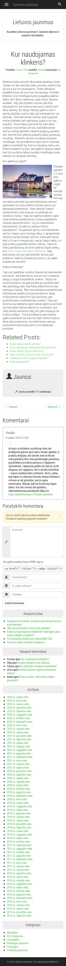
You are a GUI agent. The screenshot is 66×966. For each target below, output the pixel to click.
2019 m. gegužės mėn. (19, 813)
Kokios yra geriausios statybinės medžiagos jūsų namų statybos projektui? (33, 633)
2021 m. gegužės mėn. (19, 753)
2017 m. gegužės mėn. (19, 855)
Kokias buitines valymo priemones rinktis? (31, 671)
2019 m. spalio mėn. (18, 803)
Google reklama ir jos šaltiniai (33, 662)
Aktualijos (12, 932)
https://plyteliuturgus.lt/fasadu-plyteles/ (30, 494)
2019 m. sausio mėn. (18, 820)
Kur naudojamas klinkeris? (35, 659)
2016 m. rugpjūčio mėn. (20, 884)
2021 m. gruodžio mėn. (19, 736)
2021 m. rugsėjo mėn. (19, 746)
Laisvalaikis (13, 939)
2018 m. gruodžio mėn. (19, 824)
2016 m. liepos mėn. (18, 887)
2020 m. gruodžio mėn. (19, 771)
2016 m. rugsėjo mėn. (19, 880)
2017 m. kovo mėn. (17, 862)
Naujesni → (54, 406)
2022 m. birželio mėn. (19, 718)
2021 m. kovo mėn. (17, 760)
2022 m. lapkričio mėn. (19, 711)
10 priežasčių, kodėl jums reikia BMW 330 (29, 638)
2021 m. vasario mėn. (18, 764)
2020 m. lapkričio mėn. (19, 774)
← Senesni (11, 406)
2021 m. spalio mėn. (18, 743)
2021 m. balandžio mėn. (20, 757)
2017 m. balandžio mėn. (20, 859)
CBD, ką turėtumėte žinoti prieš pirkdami (29, 628)
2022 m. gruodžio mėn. (19, 707)
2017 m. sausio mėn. (18, 870)
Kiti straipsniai (15, 936)
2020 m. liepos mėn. (18, 785)
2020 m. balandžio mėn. (20, 795)
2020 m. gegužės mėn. (19, 792)
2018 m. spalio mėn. (18, 831)
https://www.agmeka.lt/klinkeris (26, 251)
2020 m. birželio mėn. (19, 788)
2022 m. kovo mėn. (17, 725)
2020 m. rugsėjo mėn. (19, 781)
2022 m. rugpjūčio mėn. (20, 714)
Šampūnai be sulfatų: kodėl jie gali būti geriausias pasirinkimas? (34, 622)
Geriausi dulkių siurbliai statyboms (26, 642)
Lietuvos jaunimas (25, 4)
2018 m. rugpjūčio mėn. (20, 834)
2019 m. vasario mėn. (18, 817)
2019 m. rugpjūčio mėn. (20, 806)
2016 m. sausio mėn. (18, 908)
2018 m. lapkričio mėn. (19, 827)
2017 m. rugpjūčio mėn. (20, 848)
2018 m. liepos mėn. (18, 838)
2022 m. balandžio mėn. (20, 721)
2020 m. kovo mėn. (17, 799)
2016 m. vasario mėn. (18, 905)
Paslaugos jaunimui (18, 943)
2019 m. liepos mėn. (18, 810)
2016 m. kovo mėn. (17, 901)
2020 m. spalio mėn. (18, 778)
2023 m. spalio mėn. (18, 697)
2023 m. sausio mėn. (18, 704)
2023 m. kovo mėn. (17, 700)
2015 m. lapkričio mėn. (19, 915)
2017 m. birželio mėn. (19, 852)
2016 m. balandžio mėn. (20, 898)
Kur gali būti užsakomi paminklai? (38, 666)
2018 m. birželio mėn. (19, 841)
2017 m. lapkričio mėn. (19, 845)
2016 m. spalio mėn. (18, 877)
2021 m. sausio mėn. (18, 767)
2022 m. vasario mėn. (18, 728)
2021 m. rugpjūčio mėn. (20, 750)
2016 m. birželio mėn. (19, 891)
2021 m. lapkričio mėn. (19, 739)
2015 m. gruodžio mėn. (19, 912)
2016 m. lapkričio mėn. (19, 873)
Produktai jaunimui (17, 950)
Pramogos (12, 946)
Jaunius (41, 69)
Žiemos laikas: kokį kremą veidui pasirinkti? (30, 678)
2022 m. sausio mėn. (18, 732)
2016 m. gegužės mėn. (19, 894)
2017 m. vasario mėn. (18, 866)
